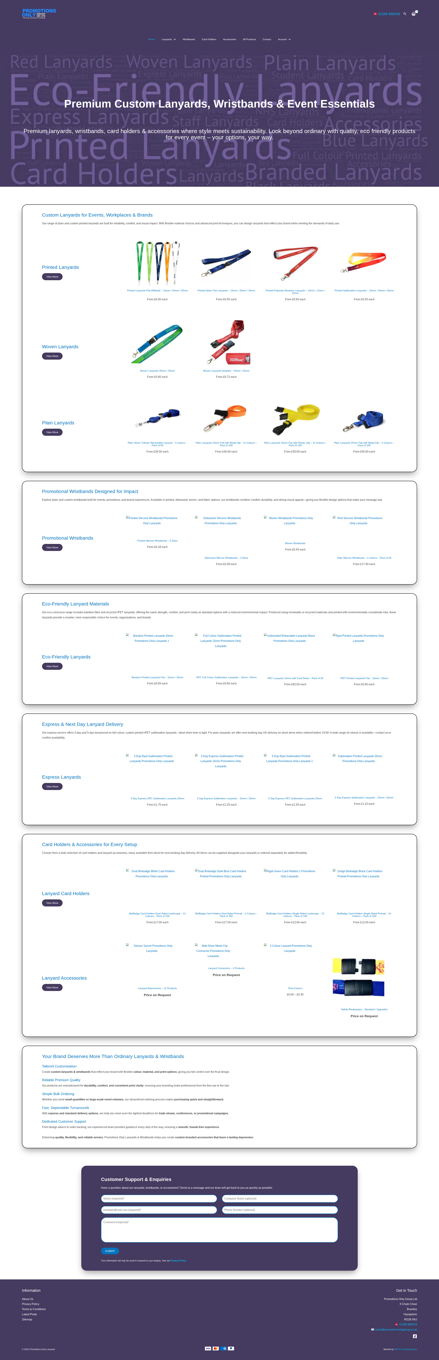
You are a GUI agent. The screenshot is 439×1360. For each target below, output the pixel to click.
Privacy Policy (30, 1304)
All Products (249, 39)
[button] (404, 14)
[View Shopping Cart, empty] (413, 14)
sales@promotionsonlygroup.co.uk (396, 1329)
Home (151, 39)
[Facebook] (415, 1336)
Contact (267, 39)
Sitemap (27, 1319)
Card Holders (209, 39)
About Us (27, 1299)
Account (282, 39)
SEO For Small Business (405, 1349)
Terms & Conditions (34, 1309)
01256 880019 (389, 14)
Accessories (229, 39)
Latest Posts (29, 1314)
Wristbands (189, 39)
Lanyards (167, 39)
